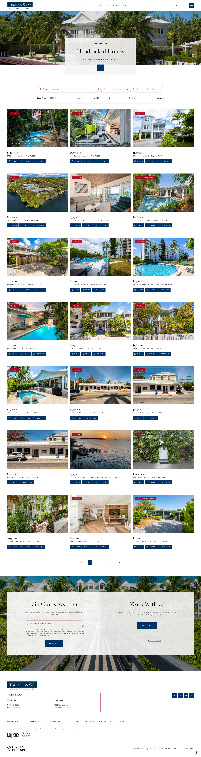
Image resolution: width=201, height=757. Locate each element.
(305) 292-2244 (154, 640)
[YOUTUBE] (191, 695)
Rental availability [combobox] (145, 89)
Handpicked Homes (37, 721)
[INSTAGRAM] (180, 695)
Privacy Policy (44, 635)
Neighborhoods (160, 5)
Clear (159, 98)
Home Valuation (138, 5)
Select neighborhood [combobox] (114, 89)
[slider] (57, 98)
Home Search (88, 5)
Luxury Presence (150, 749)
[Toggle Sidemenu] (191, 5)
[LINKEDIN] (186, 695)
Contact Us (178, 5)
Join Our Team (105, 721)
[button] (147, 625)
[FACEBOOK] (174, 695)
